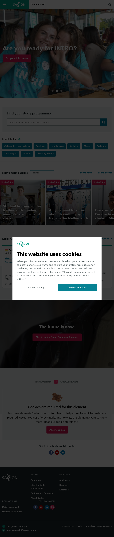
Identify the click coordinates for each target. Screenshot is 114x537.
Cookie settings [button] (36, 287)
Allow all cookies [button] (77, 287)
